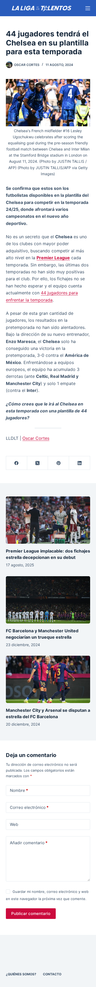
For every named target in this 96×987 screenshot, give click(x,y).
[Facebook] (16, 463)
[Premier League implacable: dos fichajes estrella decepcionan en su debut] (48, 520)
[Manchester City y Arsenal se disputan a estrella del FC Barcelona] (48, 679)
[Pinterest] (58, 463)
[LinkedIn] (79, 463)
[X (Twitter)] (37, 463)
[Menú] (87, 8)
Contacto (52, 974)
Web (14, 824)
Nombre (19, 790)
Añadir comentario (28, 842)
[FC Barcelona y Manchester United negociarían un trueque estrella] (48, 600)
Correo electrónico (29, 807)
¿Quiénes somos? (21, 974)
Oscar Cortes (35, 438)
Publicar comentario (30, 913)
